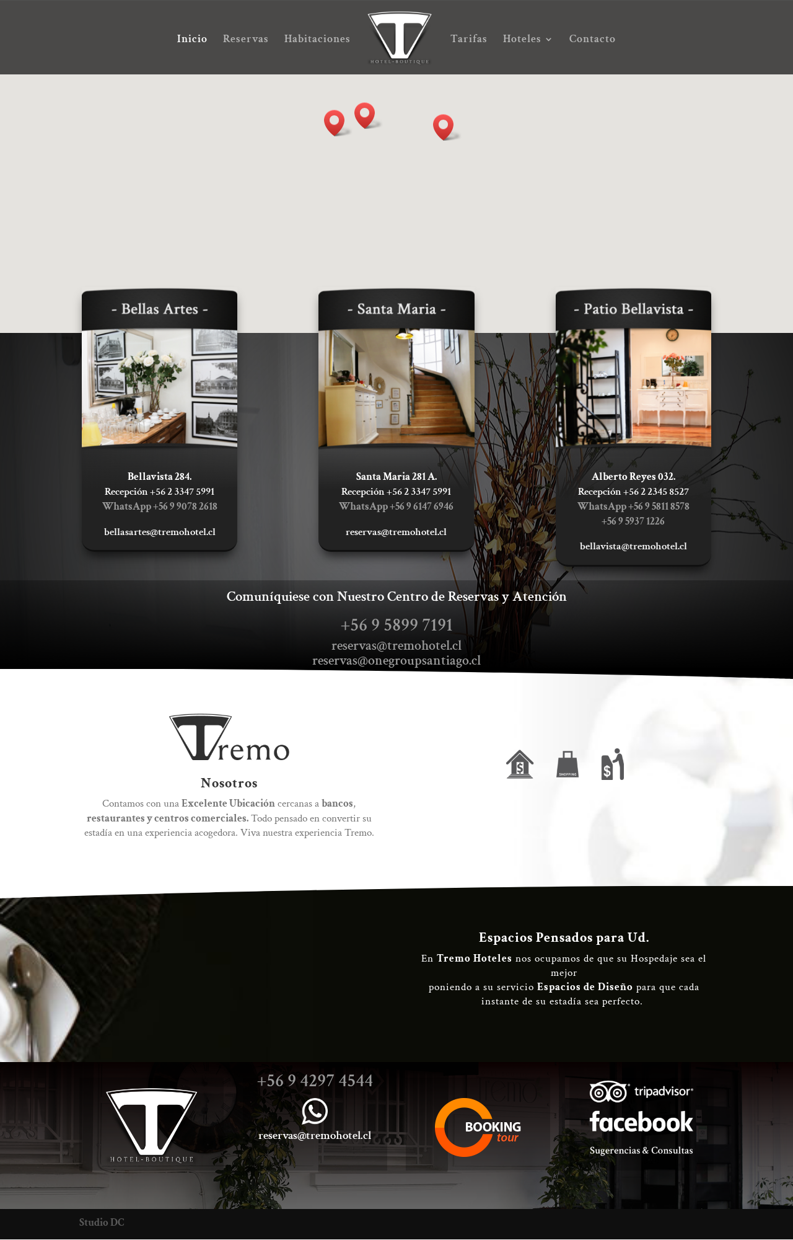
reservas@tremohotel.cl (396, 646)
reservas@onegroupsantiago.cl (396, 661)
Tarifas (469, 40)
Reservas (246, 40)
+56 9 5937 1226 (633, 521)
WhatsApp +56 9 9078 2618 (159, 506)
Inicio (192, 40)
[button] (368, 115)
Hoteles (522, 40)
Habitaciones (317, 40)
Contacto (592, 40)
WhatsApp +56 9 (396, 506)
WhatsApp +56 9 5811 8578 (633, 506)
